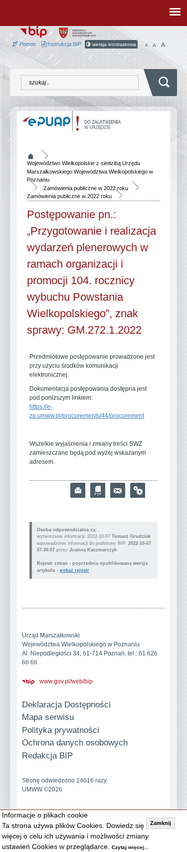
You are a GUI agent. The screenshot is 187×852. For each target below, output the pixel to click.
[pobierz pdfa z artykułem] (97, 490)
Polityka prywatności (60, 730)
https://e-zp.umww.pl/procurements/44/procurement (86, 411)
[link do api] (137, 490)
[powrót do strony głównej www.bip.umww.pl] (33, 31)
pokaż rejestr (74, 570)
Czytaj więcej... (130, 847)
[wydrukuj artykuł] (77, 490)
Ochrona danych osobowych (75, 742)
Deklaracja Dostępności (66, 704)
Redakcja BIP (47, 755)
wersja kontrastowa (113, 44)
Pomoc (27, 44)
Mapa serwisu (48, 717)
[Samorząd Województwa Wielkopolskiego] (77, 33)
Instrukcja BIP (63, 44)
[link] (117, 490)
